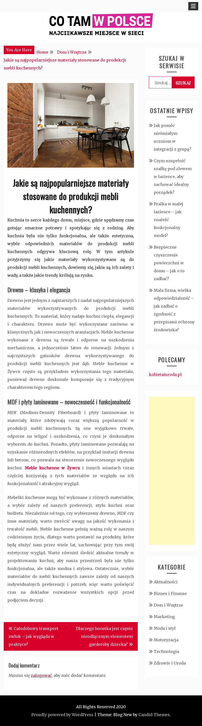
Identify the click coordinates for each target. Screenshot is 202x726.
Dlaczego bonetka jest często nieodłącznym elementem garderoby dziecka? (104, 636)
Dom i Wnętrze (168, 605)
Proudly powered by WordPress (62, 714)
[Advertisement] (172, 471)
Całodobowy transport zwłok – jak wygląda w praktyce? (33, 636)
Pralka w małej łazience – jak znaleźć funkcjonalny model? (168, 219)
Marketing (164, 616)
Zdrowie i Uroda (170, 663)
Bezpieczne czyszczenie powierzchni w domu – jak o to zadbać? (169, 263)
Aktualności (166, 581)
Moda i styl (165, 628)
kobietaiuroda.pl (165, 374)
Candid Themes (154, 714)
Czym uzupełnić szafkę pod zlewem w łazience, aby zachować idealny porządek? (173, 176)
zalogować (41, 675)
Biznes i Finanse (170, 593)
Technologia (166, 651)
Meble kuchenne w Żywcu (52, 467)
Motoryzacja (166, 639)
